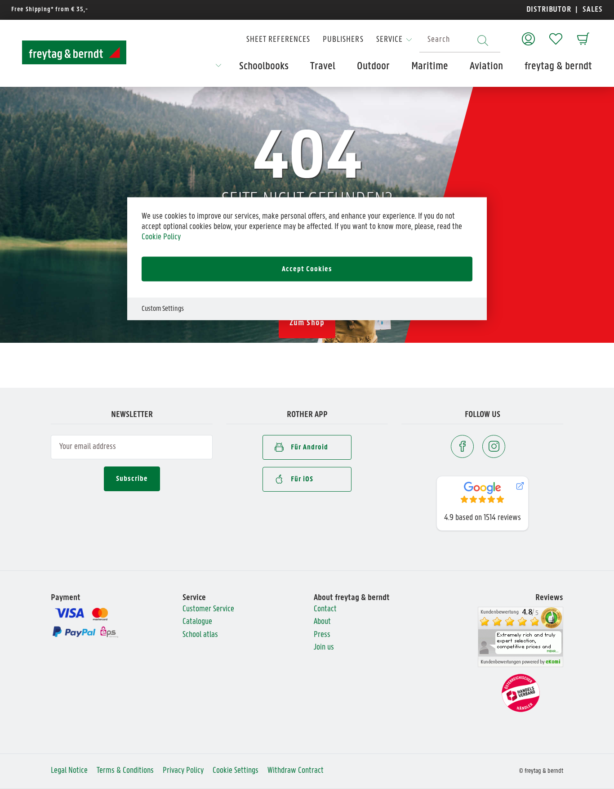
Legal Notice (69, 771)
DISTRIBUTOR (551, 9)
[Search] (482, 40)
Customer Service (208, 609)
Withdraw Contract (295, 771)
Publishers (343, 40)
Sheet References (278, 40)
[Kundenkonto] (528, 34)
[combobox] (459, 40)
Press (322, 635)
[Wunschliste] (555, 34)
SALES (591, 9)
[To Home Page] (74, 52)
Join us (324, 647)
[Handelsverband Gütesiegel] (521, 693)
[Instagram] (493, 446)
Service (389, 40)
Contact (325, 609)
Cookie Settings (235, 771)
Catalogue (197, 622)
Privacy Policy (183, 771)
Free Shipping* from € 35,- (49, 9)
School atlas (200, 635)
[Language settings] (218, 68)
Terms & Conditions (125, 771)
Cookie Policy (161, 237)
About (322, 622)
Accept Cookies (307, 269)
